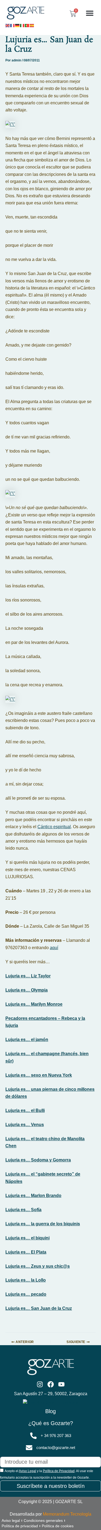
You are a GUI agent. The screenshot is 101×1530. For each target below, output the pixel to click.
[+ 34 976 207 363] (33, 1435)
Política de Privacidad (59, 1471)
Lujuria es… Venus (24, 1124)
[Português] (27, 25)
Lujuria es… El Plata (25, 1252)
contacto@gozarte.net (55, 1447)
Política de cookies (58, 1526)
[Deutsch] (17, 25)
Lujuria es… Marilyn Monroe (33, 1004)
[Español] (32, 25)
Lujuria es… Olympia (26, 990)
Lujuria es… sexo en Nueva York (38, 1075)
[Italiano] (22, 25)
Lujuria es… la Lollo (25, 1280)
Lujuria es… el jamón (26, 1039)
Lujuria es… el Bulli (25, 1110)
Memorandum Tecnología (67, 1514)
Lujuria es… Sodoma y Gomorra (38, 1160)
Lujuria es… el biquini (27, 1238)
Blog (50, 1411)
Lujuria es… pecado (25, 1294)
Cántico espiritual (54, 826)
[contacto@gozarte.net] (29, 1447)
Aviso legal (11, 1520)
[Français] (12, 25)
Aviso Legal (27, 1471)
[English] (7, 25)
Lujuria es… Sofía (23, 1209)
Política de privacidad (20, 1526)
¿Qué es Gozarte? (50, 1423)
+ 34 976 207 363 (56, 1436)
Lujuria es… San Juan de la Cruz (38, 1308)
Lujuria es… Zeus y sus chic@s (37, 1266)
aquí (54, 947)
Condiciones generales (43, 1520)
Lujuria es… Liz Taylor (28, 976)
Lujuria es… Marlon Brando (33, 1195)
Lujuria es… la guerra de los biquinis (42, 1223)
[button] (89, 13)
